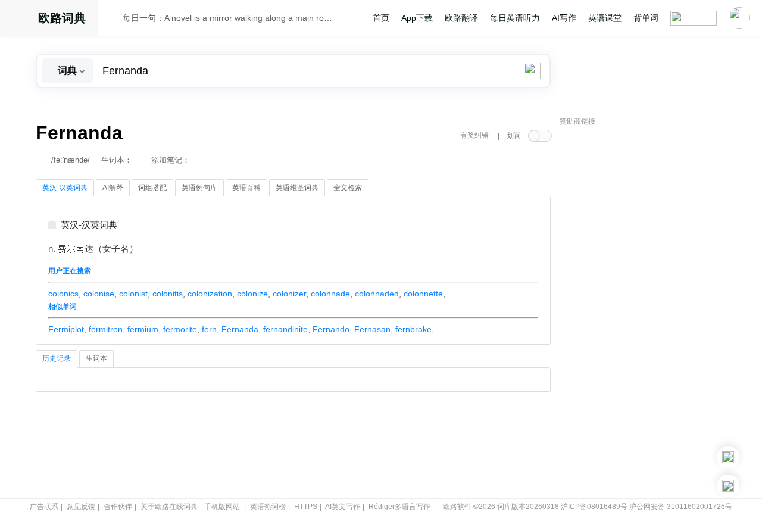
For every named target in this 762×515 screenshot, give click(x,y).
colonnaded (377, 293)
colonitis (167, 293)
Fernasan (372, 329)
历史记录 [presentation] (56, 358)
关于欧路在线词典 (169, 506)
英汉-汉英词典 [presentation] (65, 187)
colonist (133, 293)
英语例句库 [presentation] (199, 187)
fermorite (180, 329)
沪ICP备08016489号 (594, 506)
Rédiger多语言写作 (399, 506)
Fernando (331, 329)
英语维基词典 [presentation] (297, 187)
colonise (98, 293)
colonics (63, 293)
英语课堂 (605, 18)
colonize (252, 293)
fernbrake (413, 329)
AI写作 (564, 18)
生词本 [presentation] (96, 358)
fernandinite (285, 329)
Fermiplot (66, 329)
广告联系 (44, 506)
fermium (142, 329)
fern (209, 329)
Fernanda (239, 329)
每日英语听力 (515, 18)
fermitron (106, 329)
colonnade (330, 293)
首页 (381, 18)
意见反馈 (81, 506)
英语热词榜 (268, 506)
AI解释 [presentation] (112, 187)
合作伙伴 (118, 506)
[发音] (114, 20)
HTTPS (305, 506)
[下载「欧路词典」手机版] (728, 457)
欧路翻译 (461, 18)
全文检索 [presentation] (347, 187)
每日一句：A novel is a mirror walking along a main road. (227, 18)
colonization (210, 293)
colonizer (289, 293)
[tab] (65, 188)
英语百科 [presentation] (246, 187)
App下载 (417, 18)
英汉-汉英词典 (89, 225)
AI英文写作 (342, 506)
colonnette (423, 293)
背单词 (645, 18)
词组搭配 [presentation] (152, 187)
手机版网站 (222, 506)
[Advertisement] (649, 312)
